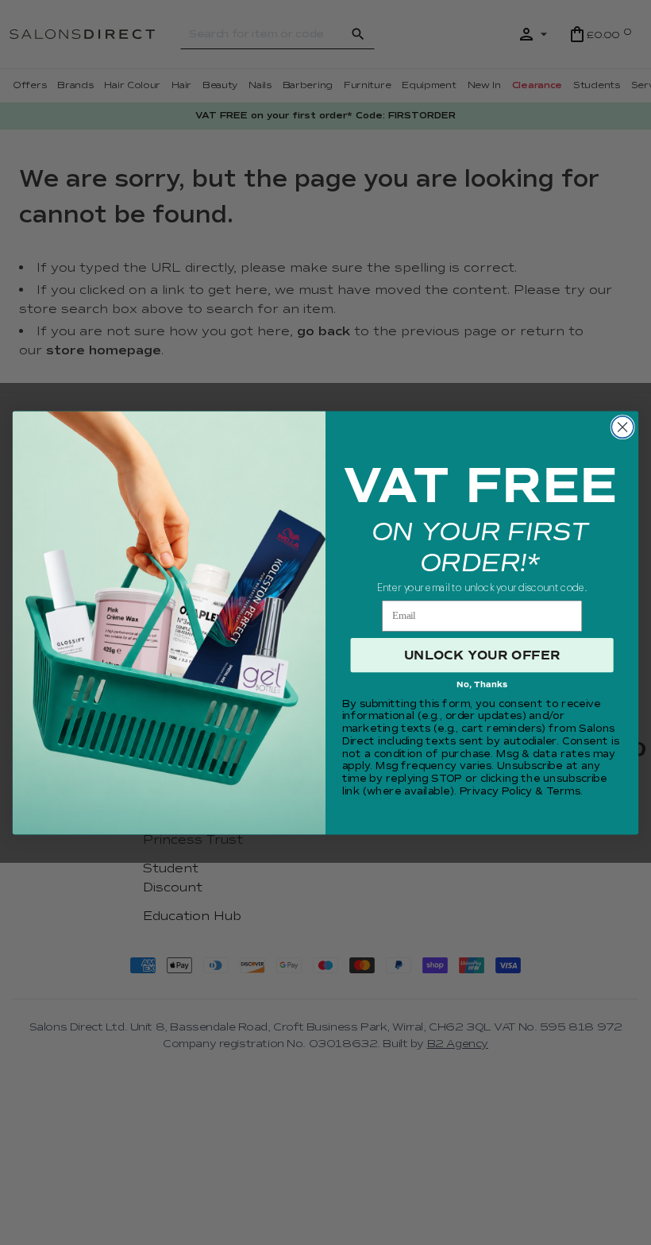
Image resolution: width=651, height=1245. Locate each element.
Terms (563, 791)
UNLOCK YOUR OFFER (482, 655)
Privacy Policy (496, 791)
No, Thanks (481, 684)
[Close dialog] (622, 427)
